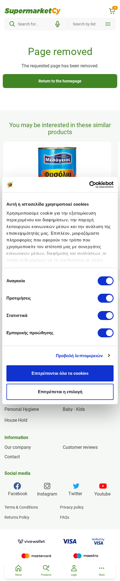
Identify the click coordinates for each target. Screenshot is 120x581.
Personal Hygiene (21, 409)
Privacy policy (72, 507)
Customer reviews (80, 447)
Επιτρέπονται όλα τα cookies (60, 373)
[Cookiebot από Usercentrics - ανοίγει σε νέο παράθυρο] (89, 184)
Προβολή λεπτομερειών (79, 355)
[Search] (12, 24)
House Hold (15, 420)
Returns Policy (16, 517)
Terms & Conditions (21, 507)
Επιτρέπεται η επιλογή (60, 391)
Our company (17, 447)
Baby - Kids (74, 409)
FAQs (64, 517)
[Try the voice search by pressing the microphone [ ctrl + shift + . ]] (57, 24)
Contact (12, 456)
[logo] (32, 11)
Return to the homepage (60, 81)
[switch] (106, 298)
